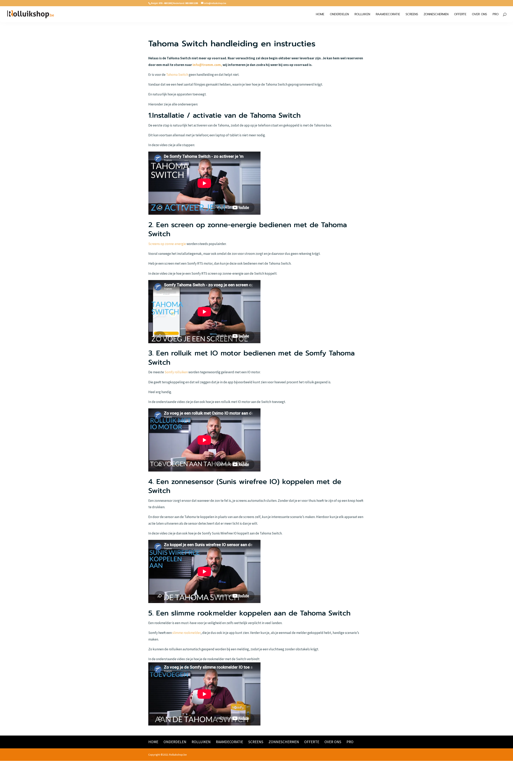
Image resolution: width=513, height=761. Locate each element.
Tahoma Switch (177, 74)
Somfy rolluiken (176, 372)
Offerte (460, 14)
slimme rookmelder (186, 632)
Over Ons (479, 14)
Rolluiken (362, 14)
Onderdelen (339, 14)
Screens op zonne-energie (167, 244)
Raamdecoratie (388, 14)
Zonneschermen (436, 14)
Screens (412, 14)
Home (320, 14)
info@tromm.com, (207, 65)
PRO (496, 14)
